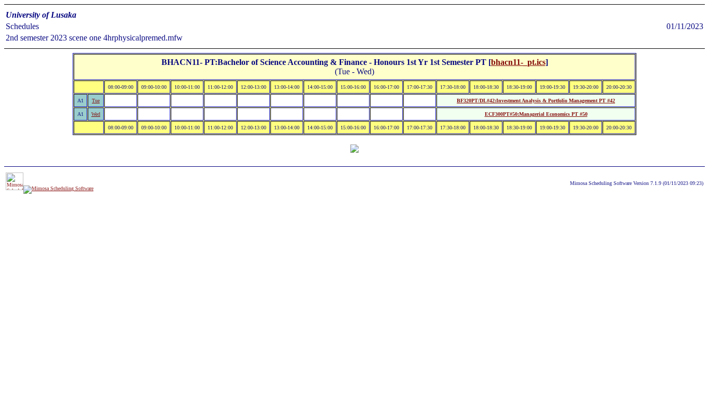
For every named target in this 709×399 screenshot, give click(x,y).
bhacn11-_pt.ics (518, 62)
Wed (95, 114)
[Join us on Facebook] (58, 188)
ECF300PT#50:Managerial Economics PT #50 (536, 114)
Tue (96, 100)
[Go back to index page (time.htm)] (354, 149)
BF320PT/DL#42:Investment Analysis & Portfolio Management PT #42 (536, 100)
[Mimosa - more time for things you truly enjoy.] (14, 188)
